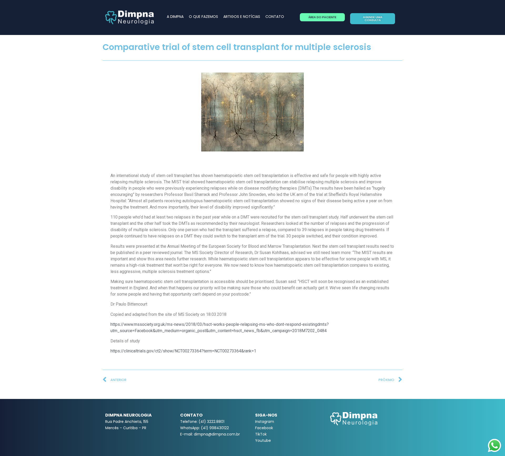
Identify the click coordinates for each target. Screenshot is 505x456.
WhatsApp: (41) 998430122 (204, 427)
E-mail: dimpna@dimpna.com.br (210, 434)
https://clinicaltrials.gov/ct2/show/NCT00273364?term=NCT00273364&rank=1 (183, 350)
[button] (322, 17)
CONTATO (274, 16)
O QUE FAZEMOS (203, 16)
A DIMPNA (175, 16)
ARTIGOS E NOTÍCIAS (241, 16)
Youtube (263, 440)
